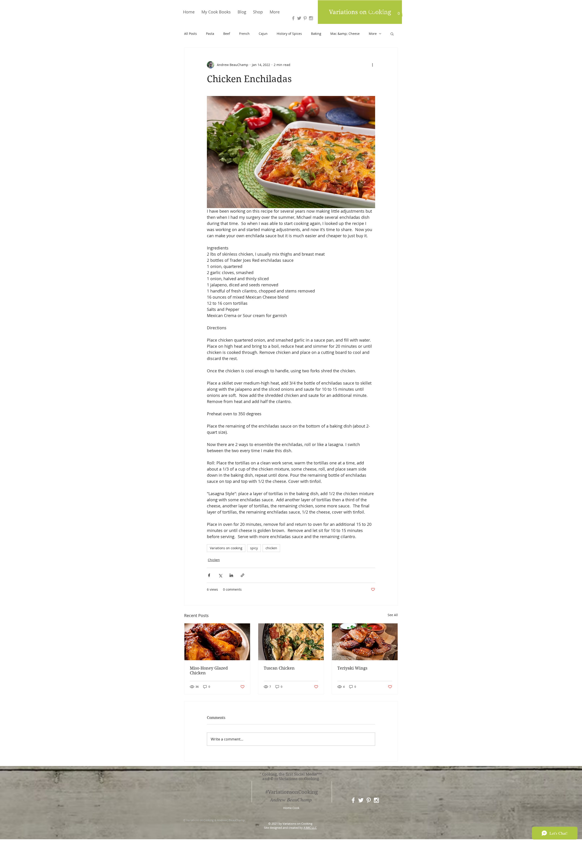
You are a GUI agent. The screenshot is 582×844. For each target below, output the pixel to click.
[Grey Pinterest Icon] (305, 18)
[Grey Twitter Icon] (299, 18)
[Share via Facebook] (209, 575)
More (373, 33)
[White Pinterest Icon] (368, 800)
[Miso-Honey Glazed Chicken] (217, 641)
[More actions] (372, 65)
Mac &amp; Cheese (345, 33)
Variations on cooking (226, 548)
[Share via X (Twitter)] (220, 575)
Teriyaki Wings (352, 668)
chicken (271, 548)
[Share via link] (242, 575)
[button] (399, 12)
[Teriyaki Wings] (365, 641)
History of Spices (289, 33)
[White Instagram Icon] (376, 800)
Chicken (214, 560)
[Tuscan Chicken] (291, 641)
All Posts (190, 33)
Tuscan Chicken (279, 668)
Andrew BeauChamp (291, 799)
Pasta (210, 33)
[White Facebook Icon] (353, 800)
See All (393, 615)
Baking (316, 33)
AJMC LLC (310, 828)
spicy (254, 548)
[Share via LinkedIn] (231, 575)
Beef (226, 33)
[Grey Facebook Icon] (293, 18)
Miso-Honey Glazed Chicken (209, 670)
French (244, 33)
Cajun (263, 33)
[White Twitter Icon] (360, 800)
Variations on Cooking (360, 12)
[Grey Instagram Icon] (311, 18)
